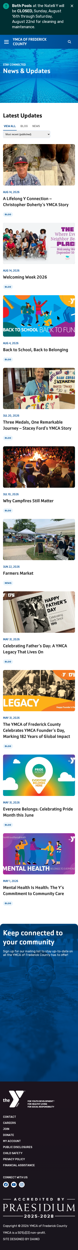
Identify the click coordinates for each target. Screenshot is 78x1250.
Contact (9, 1117)
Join (6, 1129)
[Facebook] (6, 1184)
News (36, 126)
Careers (9, 1123)
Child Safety (13, 1153)
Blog (24, 126)
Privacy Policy (14, 1159)
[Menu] (6, 42)
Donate (8, 1135)
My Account (12, 1141)
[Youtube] (14, 1184)
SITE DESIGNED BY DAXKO (21, 1239)
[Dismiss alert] (72, 6)
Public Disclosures (17, 1147)
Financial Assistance (19, 1165)
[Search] (69, 42)
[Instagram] (22, 1184)
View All (10, 126)
